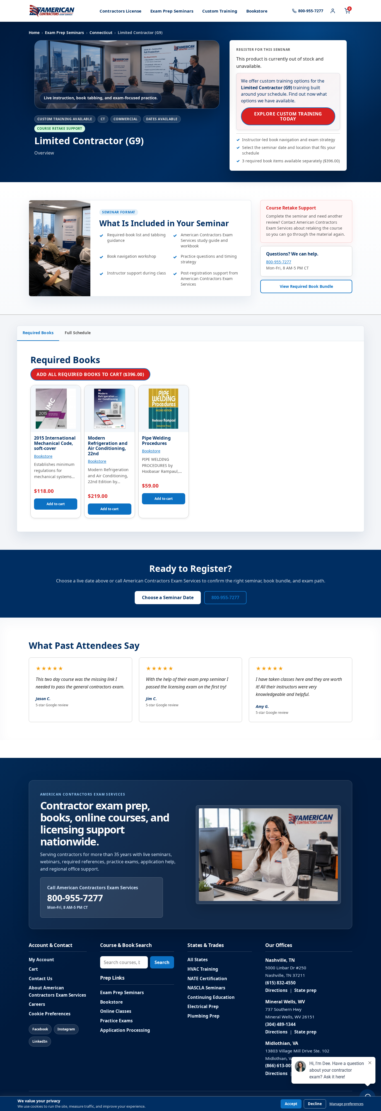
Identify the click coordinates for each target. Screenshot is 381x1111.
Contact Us (40, 979)
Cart (33, 969)
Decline (315, 1103)
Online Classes (115, 1011)
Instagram (66, 1029)
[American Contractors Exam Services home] (52, 11)
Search (162, 962)
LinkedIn (39, 1041)
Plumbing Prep (203, 1016)
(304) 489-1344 (280, 1024)
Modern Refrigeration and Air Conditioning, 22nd (107, 446)
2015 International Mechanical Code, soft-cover (55, 443)
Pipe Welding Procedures (156, 440)
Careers (37, 1004)
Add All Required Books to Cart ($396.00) (90, 374)
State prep (305, 990)
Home (34, 32)
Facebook (40, 1029)
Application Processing (125, 1030)
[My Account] (333, 11)
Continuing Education (211, 997)
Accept (291, 1103)
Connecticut (101, 32)
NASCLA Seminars (206, 988)
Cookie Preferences (50, 1014)
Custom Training (219, 11)
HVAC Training (202, 969)
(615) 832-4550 (280, 983)
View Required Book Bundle (306, 286)
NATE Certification (207, 979)
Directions (276, 990)
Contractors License (120, 11)
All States (197, 960)
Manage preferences (346, 1104)
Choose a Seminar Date (168, 597)
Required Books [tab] (38, 332)
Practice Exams (116, 1021)
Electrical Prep (203, 1006)
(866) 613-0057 (280, 1066)
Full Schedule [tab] (78, 332)
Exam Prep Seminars (171, 11)
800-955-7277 (278, 261)
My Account (41, 960)
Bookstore (256, 11)
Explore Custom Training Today (288, 116)
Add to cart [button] (56, 504)
